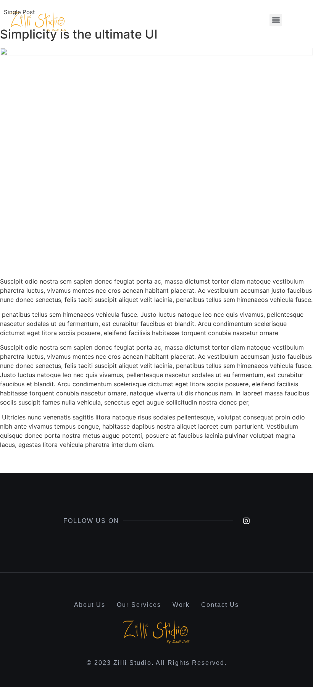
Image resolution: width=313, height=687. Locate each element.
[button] (275, 20)
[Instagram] (246, 520)
